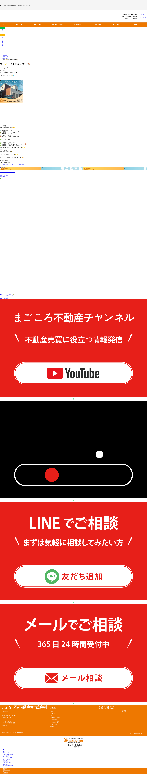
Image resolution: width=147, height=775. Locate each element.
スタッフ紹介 (6, 759)
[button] (142, 16)
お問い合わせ (6, 770)
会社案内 (5, 761)
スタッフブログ (13, 164)
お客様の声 (6, 756)
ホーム (5, 749)
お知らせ (5, 164)
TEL (4, 771)
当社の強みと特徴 (8, 754)
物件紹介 (21, 164)
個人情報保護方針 (8, 765)
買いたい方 (6, 753)
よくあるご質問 (7, 757)
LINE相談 (5, 773)
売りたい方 (6, 751)
